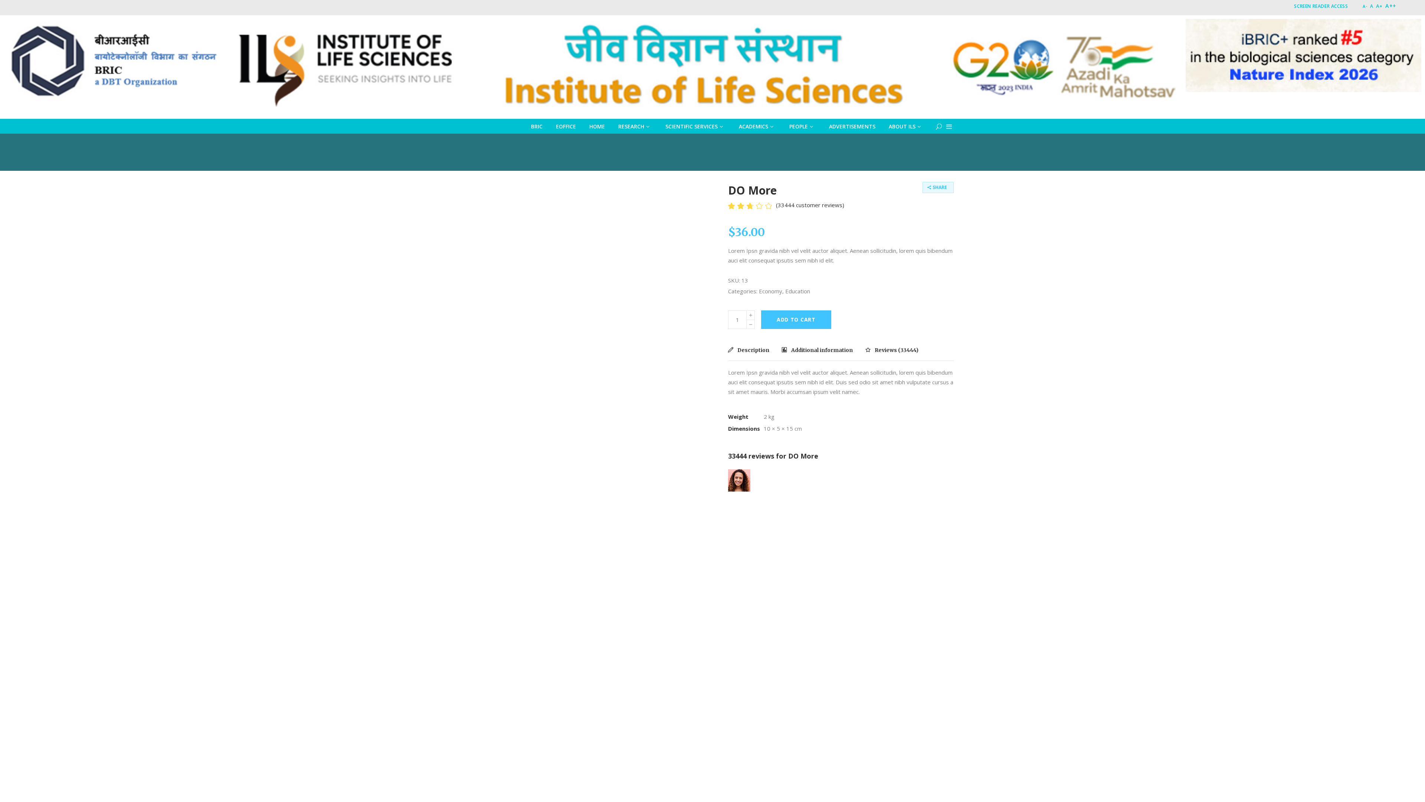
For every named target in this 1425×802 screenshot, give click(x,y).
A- (1365, 6)
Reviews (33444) (896, 350)
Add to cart (796, 319)
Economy (770, 291)
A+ (1379, 6)
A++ (1390, 5)
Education (797, 291)
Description (752, 350)
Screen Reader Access (1321, 6)
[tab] (751, 350)
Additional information (821, 350)
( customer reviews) (810, 205)
